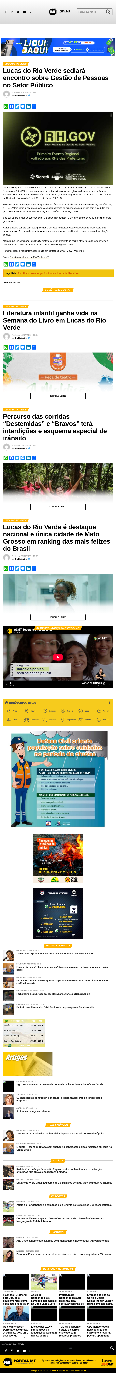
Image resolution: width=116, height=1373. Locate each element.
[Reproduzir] (6, 685)
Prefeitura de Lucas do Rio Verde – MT (29, 257)
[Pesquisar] (108, 12)
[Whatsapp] (30, 12)
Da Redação (21, 95)
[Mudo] (104, 685)
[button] (5, 29)
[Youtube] (24, 12)
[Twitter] (18, 12)
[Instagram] (12, 12)
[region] (58, 47)
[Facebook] (5, 12)
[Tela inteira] (109, 685)
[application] (58, 657)
